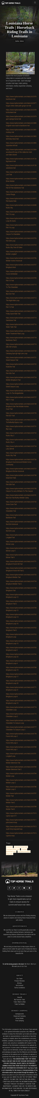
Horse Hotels (19, 1018)
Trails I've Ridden (19, 1004)
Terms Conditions (19, 988)
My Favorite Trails (19, 999)
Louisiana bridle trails (13, 849)
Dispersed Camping (19, 1016)
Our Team (19, 978)
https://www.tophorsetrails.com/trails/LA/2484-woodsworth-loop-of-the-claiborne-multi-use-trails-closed (21, 152)
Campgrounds (19, 1014)
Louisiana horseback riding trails (18, 853)
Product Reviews (19, 981)
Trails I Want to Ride (20, 1002)
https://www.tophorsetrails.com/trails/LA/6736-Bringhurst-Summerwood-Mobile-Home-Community (21, 462)
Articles (19, 983)
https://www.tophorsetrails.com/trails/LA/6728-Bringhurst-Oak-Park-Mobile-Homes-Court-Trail (21, 406)
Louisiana (9, 847)
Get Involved (19, 985)
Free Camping (19, 1021)
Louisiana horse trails (20, 847)
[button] (9, 888)
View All (19, 997)
